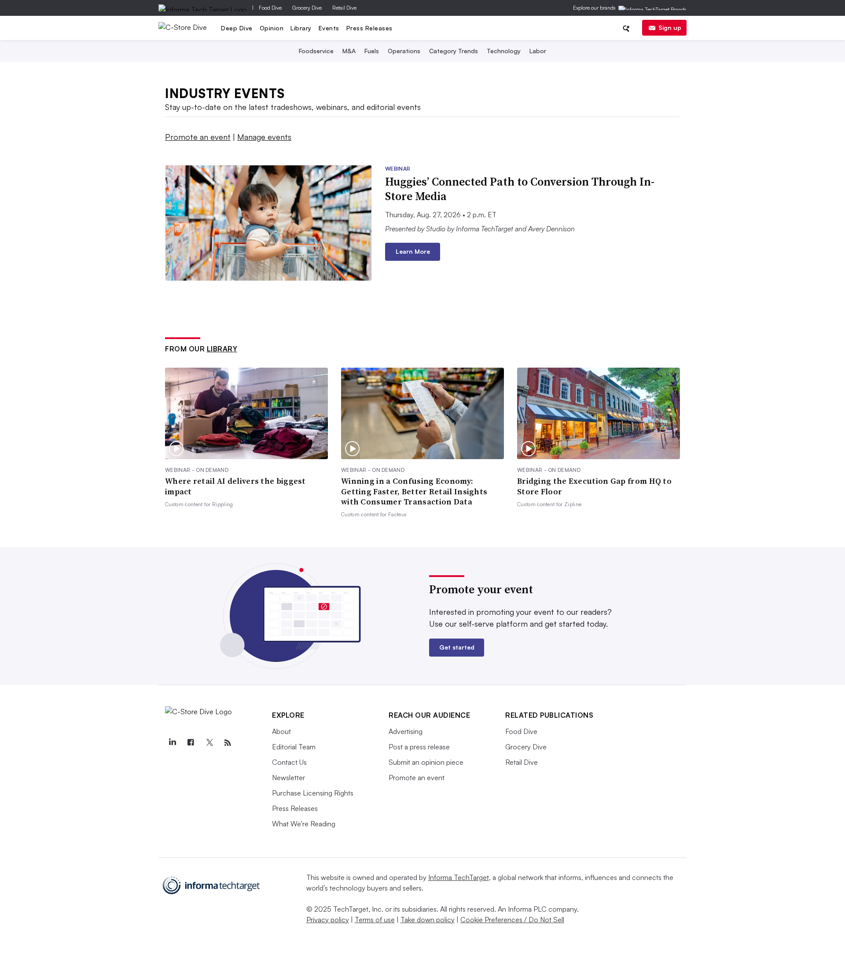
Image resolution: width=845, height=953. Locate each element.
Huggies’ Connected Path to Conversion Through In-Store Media (519, 189)
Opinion (272, 28)
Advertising (405, 731)
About (281, 731)
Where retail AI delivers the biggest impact (235, 486)
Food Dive (270, 7)
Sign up (669, 27)
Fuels (371, 51)
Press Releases (369, 28)
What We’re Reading (303, 823)
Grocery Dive (307, 7)
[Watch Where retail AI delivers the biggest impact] (246, 413)
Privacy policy (327, 919)
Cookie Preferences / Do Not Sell (512, 919)
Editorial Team (294, 746)
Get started (456, 647)
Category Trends (453, 51)
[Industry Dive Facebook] (190, 743)
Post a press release (419, 746)
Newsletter (288, 777)
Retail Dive (344, 7)
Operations (404, 51)
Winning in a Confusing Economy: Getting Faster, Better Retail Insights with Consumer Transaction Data (414, 491)
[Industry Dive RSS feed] (227, 743)
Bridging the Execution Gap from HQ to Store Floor (594, 486)
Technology (504, 51)
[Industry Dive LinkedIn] (172, 743)
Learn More (413, 251)
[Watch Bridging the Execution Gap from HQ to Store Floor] (598, 413)
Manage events (264, 137)
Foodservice (316, 51)
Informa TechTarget (458, 877)
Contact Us (289, 762)
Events (329, 28)
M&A (349, 51)
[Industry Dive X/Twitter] (209, 743)
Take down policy (427, 919)
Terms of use (375, 919)
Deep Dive (237, 28)
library (222, 348)
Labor (537, 51)
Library (301, 28)
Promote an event (198, 137)
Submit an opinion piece (426, 762)
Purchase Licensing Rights (312, 793)
